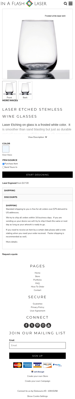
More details (11, 241)
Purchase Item (11, 163)
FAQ (37, 283)
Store (37, 276)
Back (25, 97)
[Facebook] (26, 325)
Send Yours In (11, 167)
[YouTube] (48, 325)
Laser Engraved (9, 183)
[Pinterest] (37, 325)
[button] (65, 3)
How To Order (37, 286)
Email (11, 340)
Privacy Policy (37, 307)
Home (37, 272)
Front (9, 97)
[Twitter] (31, 325)
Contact (37, 290)
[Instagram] (43, 325)
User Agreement (37, 310)
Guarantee (37, 303)
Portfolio (37, 279)
